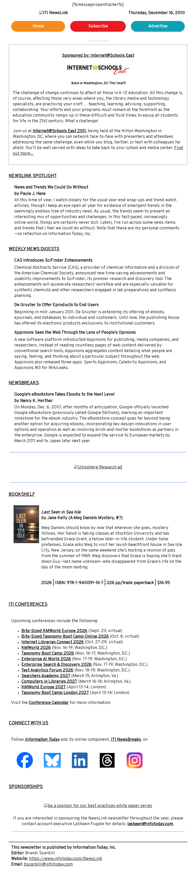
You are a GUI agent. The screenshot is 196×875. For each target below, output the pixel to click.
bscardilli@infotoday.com (48, 864)
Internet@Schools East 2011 (59, 131)
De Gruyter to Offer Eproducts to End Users (56, 305)
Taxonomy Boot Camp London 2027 (55, 693)
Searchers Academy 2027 (45, 676)
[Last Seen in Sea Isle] (26, 542)
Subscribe (98, 26)
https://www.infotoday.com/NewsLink (65, 859)
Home (38, 26)
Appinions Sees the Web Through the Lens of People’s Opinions (75, 332)
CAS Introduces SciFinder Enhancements (53, 260)
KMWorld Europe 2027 (43, 687)
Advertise (157, 26)
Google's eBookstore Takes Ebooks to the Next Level (64, 394)
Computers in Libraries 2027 (49, 682)
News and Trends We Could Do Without (51, 187)
